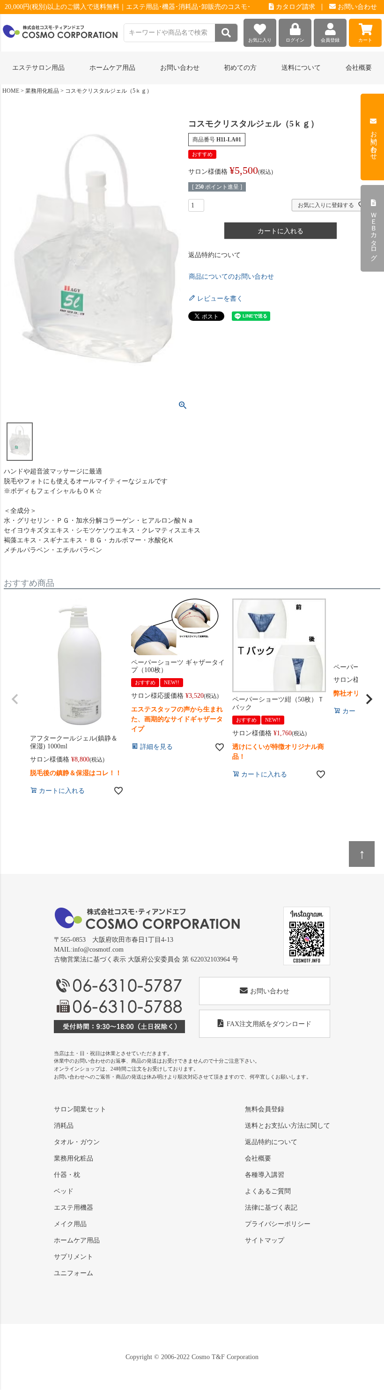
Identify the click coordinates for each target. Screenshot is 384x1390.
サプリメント (73, 1256)
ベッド (64, 1191)
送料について (301, 67)
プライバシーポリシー (277, 1223)
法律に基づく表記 (271, 1207)
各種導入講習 (264, 1174)
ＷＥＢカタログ (373, 232)
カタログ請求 (294, 6)
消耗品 (64, 1125)
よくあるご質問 (268, 1191)
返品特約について (214, 255)
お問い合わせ (356, 6)
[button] (15, 699)
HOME (10, 91)
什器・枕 (67, 1174)
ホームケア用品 (77, 1240)
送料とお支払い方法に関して (287, 1125)
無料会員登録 (264, 1109)
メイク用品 (70, 1223)
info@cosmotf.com (98, 949)
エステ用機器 (73, 1207)
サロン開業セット (80, 1109)
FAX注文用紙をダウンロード (269, 1024)
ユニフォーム (73, 1273)
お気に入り (260, 40)
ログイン (295, 40)
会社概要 (359, 67)
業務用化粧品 (42, 91)
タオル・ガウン (77, 1142)
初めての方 (240, 67)
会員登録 (330, 40)
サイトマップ (264, 1240)
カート (365, 40)
